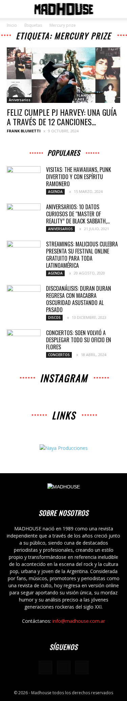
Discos (54, 317)
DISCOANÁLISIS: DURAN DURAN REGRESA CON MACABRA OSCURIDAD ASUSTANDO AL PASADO (78, 299)
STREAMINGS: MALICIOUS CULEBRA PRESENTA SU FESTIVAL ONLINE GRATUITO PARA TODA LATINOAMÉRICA (82, 254)
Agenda (55, 191)
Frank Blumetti (24, 130)
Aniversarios (19, 99)
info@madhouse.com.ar (78, 621)
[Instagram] (63, 667)
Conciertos (59, 354)
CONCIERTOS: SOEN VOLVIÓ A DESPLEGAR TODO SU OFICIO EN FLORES (78, 340)
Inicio (12, 25)
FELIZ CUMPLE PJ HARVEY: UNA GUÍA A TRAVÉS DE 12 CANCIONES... (62, 117)
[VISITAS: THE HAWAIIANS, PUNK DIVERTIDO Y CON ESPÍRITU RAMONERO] (24, 178)
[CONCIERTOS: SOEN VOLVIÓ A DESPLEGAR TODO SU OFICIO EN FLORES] (24, 341)
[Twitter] (82, 667)
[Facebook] (45, 667)
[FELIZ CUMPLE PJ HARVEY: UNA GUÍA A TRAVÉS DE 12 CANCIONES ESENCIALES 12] (63, 75)
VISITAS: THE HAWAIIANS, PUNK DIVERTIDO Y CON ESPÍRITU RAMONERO (78, 177)
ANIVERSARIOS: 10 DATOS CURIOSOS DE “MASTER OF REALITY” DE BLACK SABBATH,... (78, 214)
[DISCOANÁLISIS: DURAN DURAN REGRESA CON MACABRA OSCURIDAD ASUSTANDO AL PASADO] (24, 297)
